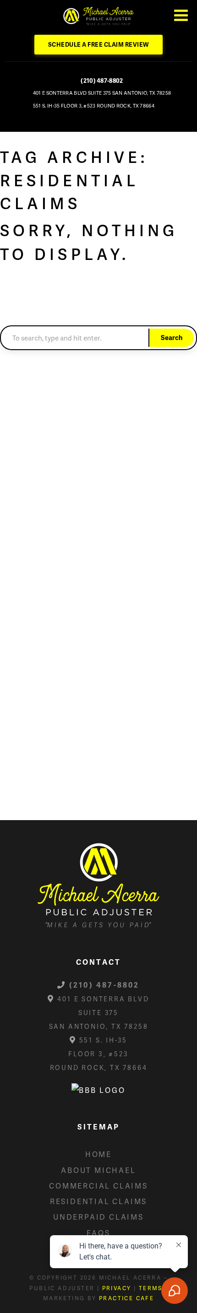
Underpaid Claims (98, 1216)
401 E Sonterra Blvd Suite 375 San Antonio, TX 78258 (102, 92)
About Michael (98, 1170)
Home (98, 1154)
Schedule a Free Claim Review (98, 44)
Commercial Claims (98, 1185)
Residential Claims (98, 1201)
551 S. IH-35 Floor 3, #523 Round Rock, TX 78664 (93, 105)
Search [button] (171, 337)
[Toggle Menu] (181, 15)
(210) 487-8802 (102, 81)
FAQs (98, 1232)
